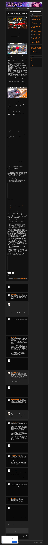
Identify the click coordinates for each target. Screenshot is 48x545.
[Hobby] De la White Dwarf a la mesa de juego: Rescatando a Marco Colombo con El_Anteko (36, 25)
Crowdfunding (32, 59)
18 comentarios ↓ (19, 14)
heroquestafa (24, 278)
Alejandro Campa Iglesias (14, 399)
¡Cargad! (31, 58)
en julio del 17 (11, 206)
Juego (31, 61)
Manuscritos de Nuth (17, 8)
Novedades (32, 63)
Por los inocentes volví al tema (21, 205)
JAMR (11, 337)
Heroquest (21, 278)
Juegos (22, 8)
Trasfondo (32, 65)
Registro (32, 8)
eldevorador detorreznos (13, 294)
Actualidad (15, 278)
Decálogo (25, 8)
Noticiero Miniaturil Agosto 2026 (36, 16)
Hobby (31, 60)
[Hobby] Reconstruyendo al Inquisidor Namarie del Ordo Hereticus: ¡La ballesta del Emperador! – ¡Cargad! (36, 23)
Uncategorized (32, 66)
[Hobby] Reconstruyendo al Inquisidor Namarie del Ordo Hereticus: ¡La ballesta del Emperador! (35, 18)
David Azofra (14, 14)
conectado (13, 531)
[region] (10, 539)
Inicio (7, 8)
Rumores (32, 64)
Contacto (28, 8)
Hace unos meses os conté (13, 204)
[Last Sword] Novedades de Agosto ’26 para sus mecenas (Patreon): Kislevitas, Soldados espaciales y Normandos (36, 38)
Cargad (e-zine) (11, 8)
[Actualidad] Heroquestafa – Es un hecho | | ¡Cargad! (17, 524)
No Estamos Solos (33, 62)
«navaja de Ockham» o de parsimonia (17, 210)
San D (11, 483)
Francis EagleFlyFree (13, 455)
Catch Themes (40, 542)
